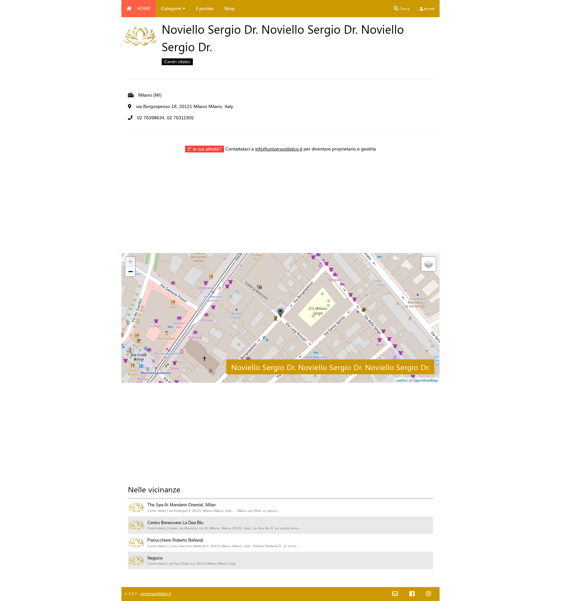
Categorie (171, 8)
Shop (229, 8)
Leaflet (401, 380)
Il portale (205, 8)
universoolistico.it (155, 594)
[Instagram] (428, 594)
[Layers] (428, 264)
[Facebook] (412, 594)
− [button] (130, 271)
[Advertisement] (280, 207)
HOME (144, 8)
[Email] (395, 594)
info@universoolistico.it (278, 148)
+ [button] (130, 262)
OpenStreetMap (425, 380)
